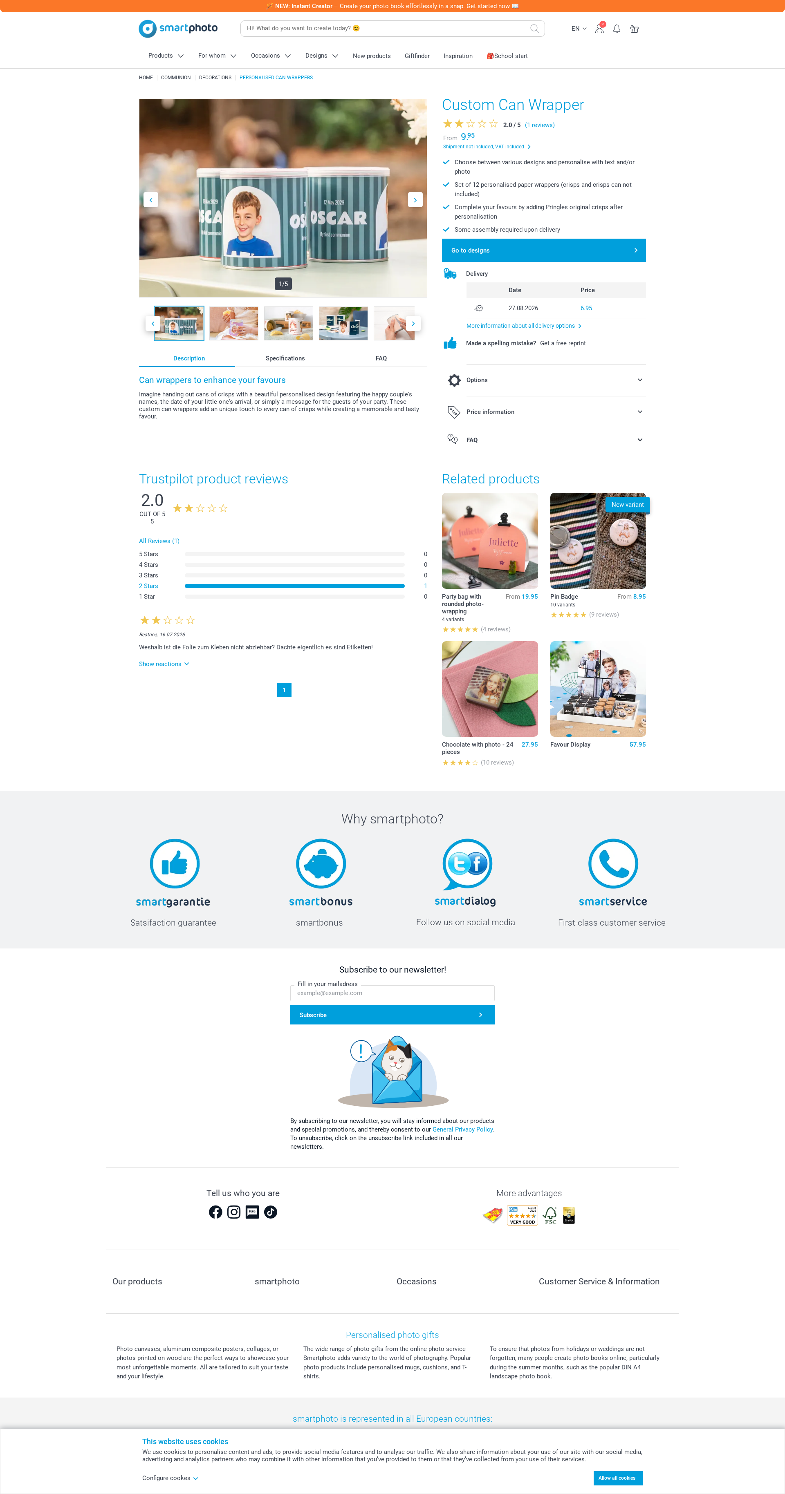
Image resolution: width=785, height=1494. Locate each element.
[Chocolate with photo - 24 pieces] (490, 689)
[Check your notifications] (617, 28)
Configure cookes (166, 1478)
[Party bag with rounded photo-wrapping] (490, 540)
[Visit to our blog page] (252, 1212)
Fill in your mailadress (328, 984)
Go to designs (470, 250)
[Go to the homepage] (178, 29)
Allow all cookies (617, 1478)
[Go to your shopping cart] (635, 28)
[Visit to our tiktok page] (270, 1212)
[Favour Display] (598, 689)
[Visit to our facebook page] (215, 1212)
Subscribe (313, 1015)
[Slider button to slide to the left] (151, 199)
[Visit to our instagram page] (233, 1212)
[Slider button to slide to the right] (415, 199)
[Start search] (535, 28)
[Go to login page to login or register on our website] (599, 28)
